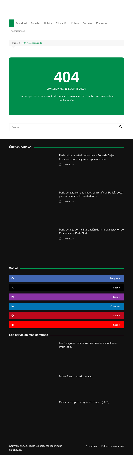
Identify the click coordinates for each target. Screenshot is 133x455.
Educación (61, 23)
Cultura (75, 23)
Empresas (101, 23)
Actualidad (21, 23)
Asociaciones (18, 31)
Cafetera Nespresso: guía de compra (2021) (84, 402)
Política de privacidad (112, 446)
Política (48, 23)
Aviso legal (91, 446)
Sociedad (35, 23)
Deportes (87, 23)
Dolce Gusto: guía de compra (75, 376)
